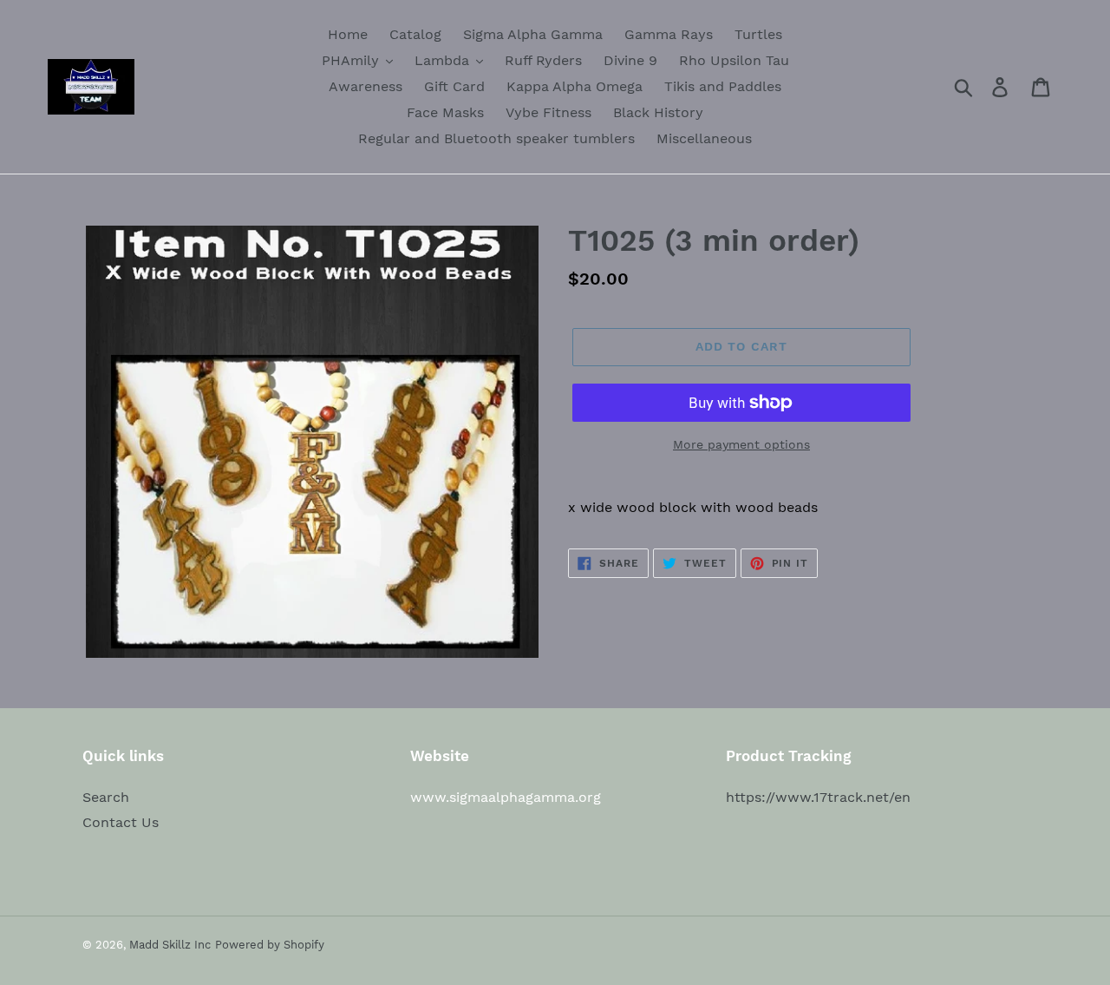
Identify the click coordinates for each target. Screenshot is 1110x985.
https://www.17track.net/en (818, 797)
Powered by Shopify (269, 944)
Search (105, 797)
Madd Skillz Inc (170, 944)
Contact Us (120, 822)
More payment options (741, 444)
